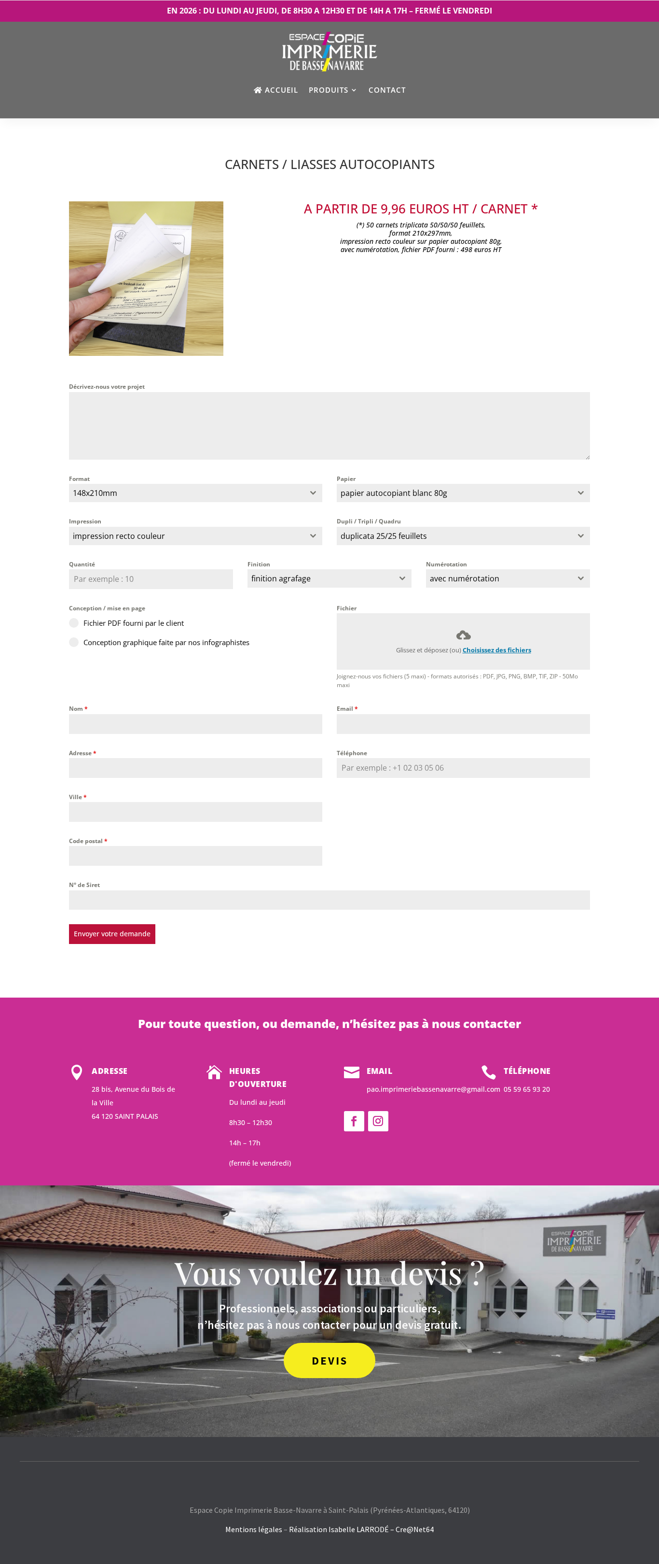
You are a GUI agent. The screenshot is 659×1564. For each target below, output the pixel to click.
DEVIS (330, 1360)
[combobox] (195, 493)
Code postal (88, 841)
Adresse (82, 753)
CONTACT (387, 90)
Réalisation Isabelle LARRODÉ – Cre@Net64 (361, 1529)
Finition (258, 564)
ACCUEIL (281, 90)
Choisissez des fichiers (497, 650)
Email (347, 709)
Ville (78, 797)
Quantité (82, 564)
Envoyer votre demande (112, 933)
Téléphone (352, 753)
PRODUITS (328, 90)
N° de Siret (84, 885)
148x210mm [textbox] (95, 493)
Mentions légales (253, 1529)
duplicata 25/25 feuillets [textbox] (384, 536)
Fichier (347, 608)
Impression (85, 521)
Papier (346, 479)
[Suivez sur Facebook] (354, 1121)
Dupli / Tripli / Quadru (369, 521)
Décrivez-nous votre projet (107, 386)
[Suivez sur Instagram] (378, 1121)
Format (79, 479)
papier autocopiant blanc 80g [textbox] (394, 493)
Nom (78, 709)
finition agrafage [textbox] (281, 578)
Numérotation (446, 564)
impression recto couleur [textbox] (119, 536)
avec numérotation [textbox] (464, 578)
